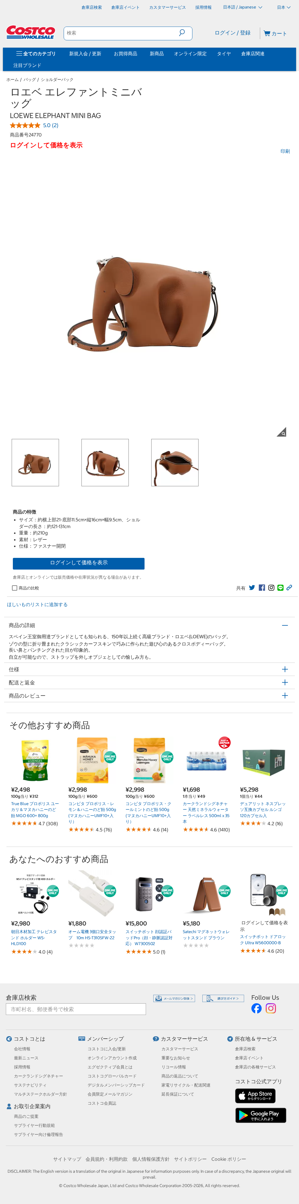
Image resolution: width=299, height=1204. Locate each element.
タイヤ (224, 53)
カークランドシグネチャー (38, 1076)
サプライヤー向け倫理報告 (38, 1134)
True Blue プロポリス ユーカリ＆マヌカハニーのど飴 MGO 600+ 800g (35, 809)
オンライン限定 (190, 53)
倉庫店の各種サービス (255, 1067)
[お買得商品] (138, 53)
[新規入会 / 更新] (102, 53)
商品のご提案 (26, 1116)
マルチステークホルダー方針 (40, 1094)
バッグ (30, 79)
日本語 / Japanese (240, 7)
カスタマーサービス (184, 1038)
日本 (281, 7)
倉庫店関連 (253, 53)
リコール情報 (173, 1067)
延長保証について (177, 1094)
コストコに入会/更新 (107, 1048)
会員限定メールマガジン (110, 1094)
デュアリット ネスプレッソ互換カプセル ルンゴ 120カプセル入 (263, 809)
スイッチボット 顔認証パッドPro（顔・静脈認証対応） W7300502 (149, 937)
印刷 (285, 151)
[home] (31, 32)
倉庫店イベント (249, 1058)
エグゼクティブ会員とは (110, 1067)
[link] (251, 587)
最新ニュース (26, 1058)
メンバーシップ (105, 1038)
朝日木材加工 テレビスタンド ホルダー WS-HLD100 (34, 937)
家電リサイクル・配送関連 (186, 1085)
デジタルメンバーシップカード (116, 1085)
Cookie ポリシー (228, 1159)
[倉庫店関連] (266, 53)
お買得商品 (125, 53)
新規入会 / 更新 (85, 53)
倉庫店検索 (21, 997)
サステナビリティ (30, 1085)
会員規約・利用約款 (107, 1159)
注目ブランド (27, 65)
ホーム (12, 79)
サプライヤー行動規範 (34, 1125)
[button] (185, 33)
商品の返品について (179, 1076)
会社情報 (22, 1048)
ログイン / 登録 (233, 32)
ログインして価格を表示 (79, 562)
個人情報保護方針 (151, 1159)
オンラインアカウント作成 (112, 1058)
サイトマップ (67, 1159)
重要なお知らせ (175, 1058)
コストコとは (29, 1038)
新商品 (157, 53)
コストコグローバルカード (112, 1076)
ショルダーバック (57, 79)
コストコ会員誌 (102, 1103)
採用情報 (22, 1067)
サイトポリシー (190, 1159)
